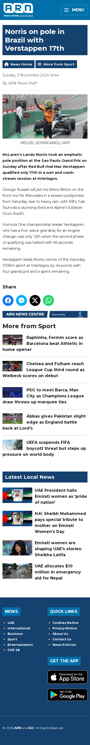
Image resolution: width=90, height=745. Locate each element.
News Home (21, 64)
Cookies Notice (65, 623)
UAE (11, 623)
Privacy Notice (64, 628)
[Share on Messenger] (21, 300)
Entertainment (20, 645)
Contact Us (61, 639)
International (19, 628)
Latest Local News (29, 477)
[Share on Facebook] (8, 300)
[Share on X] (35, 300)
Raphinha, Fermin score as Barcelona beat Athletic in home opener (42, 343)
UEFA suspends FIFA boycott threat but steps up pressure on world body (44, 448)
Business (15, 634)
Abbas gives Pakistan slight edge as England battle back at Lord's (44, 422)
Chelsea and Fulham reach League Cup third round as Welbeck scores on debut (43, 369)
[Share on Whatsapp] (48, 300)
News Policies (64, 645)
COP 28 (14, 650)
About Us (60, 634)
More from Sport (59, 64)
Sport (12, 639)
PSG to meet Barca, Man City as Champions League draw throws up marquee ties (43, 396)
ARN (17, 728)
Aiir (31, 728)
